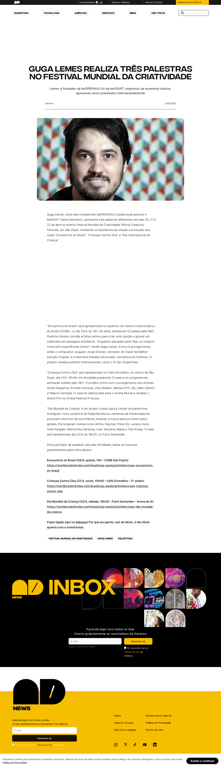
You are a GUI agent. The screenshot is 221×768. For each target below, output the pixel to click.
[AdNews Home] (17, 2)
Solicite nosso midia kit (158, 716)
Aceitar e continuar (202, 761)
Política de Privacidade (158, 723)
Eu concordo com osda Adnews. (136, 652)
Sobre (117, 716)
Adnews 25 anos (124, 723)
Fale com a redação (125, 730)
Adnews (49, 103)
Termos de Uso (132, 651)
